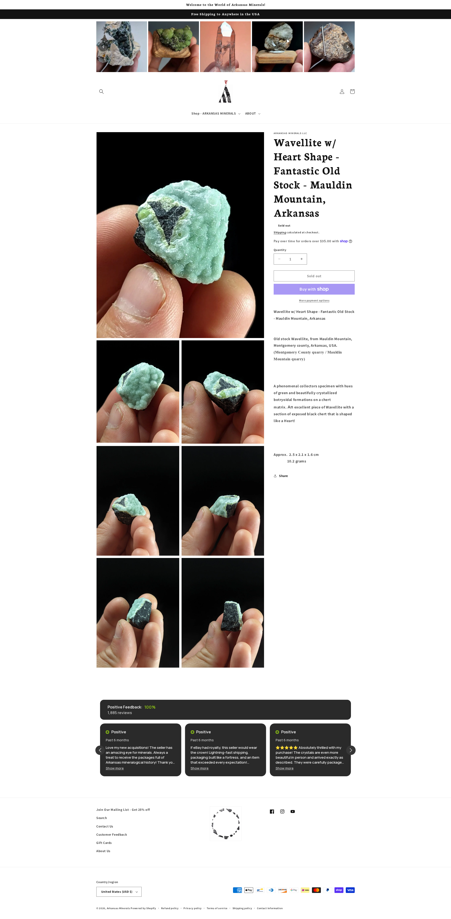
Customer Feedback (111, 834)
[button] (101, 91)
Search (101, 818)
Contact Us (104, 826)
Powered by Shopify (143, 908)
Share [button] (283, 475)
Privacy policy (192, 908)
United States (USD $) (116, 892)
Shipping (280, 232)
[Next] (347, 46)
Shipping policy (242, 908)
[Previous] (103, 46)
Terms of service (217, 908)
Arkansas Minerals (118, 908)
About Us (103, 851)
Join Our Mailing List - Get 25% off (123, 809)
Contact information (270, 908)
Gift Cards (104, 843)
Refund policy (170, 908)
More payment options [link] (314, 300)
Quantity (280, 250)
